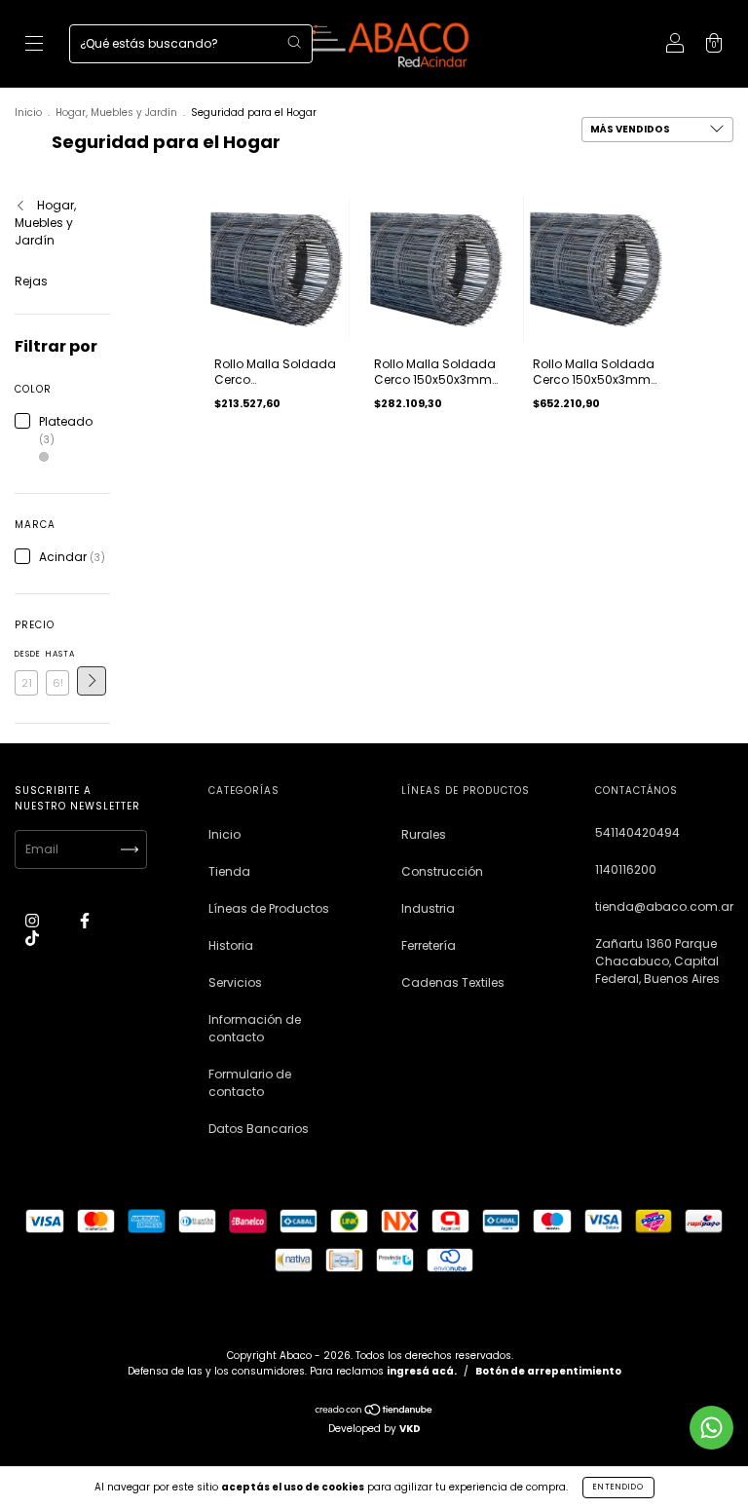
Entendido (618, 1487)
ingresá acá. (422, 1371)
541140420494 (637, 832)
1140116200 (625, 869)
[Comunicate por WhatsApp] (711, 1428)
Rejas (31, 281)
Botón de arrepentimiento (548, 1371)
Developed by (374, 1428)
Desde (26, 654)
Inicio (28, 112)
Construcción (442, 871)
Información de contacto (254, 1028)
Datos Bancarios (258, 1128)
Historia (230, 945)
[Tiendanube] (374, 1412)
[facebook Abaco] (84, 920)
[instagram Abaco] (34, 920)
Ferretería (428, 945)
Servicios (235, 982)
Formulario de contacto (249, 1083)
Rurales (423, 834)
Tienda (229, 871)
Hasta (57, 654)
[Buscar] (294, 41)
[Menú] (34, 45)
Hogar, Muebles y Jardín (116, 112)
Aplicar (91, 681)
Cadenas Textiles (453, 982)
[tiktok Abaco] (32, 937)
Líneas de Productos (268, 908)
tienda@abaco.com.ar (664, 906)
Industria (428, 908)
